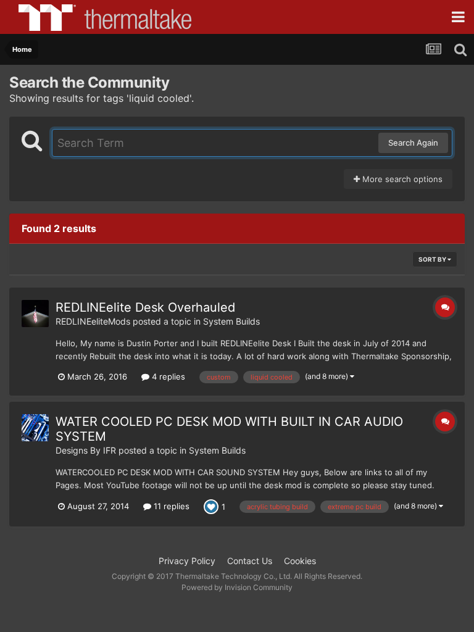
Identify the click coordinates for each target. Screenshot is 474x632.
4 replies (167, 376)
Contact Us (249, 560)
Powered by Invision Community (237, 587)
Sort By (432, 259)
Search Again (413, 143)
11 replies (170, 506)
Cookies (300, 560)
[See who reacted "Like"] (211, 506)
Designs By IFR (86, 450)
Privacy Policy (187, 560)
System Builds (231, 321)
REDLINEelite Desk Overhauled (145, 307)
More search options (401, 179)
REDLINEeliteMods (93, 321)
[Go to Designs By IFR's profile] (35, 427)
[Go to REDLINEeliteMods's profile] (35, 313)
